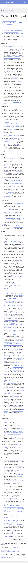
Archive (5, 496)
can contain (14, 83)
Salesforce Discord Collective (9, 21)
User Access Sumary (18, 203)
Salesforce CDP (13, 50)
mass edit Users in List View (15, 225)
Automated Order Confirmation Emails (12, 423)
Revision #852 (12, 10)
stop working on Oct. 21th (9, 314)
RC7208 (19, 476)
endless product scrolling (9, 426)
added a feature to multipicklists (16, 499)
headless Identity (15, 396)
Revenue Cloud (16, 438)
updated (14, 109)
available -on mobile (18, 112)
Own (12, 495)
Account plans (13, 129)
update (6, 288)
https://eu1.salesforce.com (17, 312)
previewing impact (7, 142)
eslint (14, 298)
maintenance (11, 184)
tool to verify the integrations (10, 393)
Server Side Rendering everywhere (11, 330)
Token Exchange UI (10, 387)
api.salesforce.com (8, 309)
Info (7, 6)
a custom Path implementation (14, 434)
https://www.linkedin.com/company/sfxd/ (10, 551)
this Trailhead (13, 90)
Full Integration (19, 180)
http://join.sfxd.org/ (5, 557)
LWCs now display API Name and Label (13, 275)
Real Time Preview (20, 295)
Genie (20, 53)
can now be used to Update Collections (12, 255)
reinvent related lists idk (18, 432)
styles (10, 298)
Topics (7, 83)
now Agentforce (14, 78)
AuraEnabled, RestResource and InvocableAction (14, 324)
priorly (8, 50)
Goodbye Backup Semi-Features (10, 498)
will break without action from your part (12, 135)
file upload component (17, 358)
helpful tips (19, 280)
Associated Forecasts (14, 125)
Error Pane (18, 272)
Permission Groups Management (17, 216)
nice (13, 411)
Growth (5, 447)
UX (12, 183)
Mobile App (13, 180)
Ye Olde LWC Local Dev (16, 293)
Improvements (16, 183)
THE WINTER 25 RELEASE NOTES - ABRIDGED (11, 22)
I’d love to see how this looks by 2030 (15, 505)
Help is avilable (12, 317)
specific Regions (7, 141)
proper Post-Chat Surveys (9, 186)
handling (8, 429)
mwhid (8, 523)
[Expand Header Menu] (24, 2)
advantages (16, 411)
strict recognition (14, 173)
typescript (17, 349)
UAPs (5, 224)
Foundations (20, 33)
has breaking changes (10, 301)
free (18, 141)
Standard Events (17, 181)
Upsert (19, 247)
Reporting (6, 122)
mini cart (19, 425)
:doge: (5, 460)
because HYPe (15, 77)
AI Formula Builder (9, 71)
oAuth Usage (19, 365)
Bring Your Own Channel (13, 187)
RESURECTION (7, 293)
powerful (17, 402)
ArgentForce (9, 24)
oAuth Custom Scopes (19, 370)
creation (22, 286)
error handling (20, 184)
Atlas (7, 99)
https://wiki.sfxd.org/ (14, 547)
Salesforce (15, 33)
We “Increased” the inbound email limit (15, 460)
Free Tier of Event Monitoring (11, 320)
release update (8, 245)
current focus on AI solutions (15, 56)
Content (21, 6)
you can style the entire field (15, 114)
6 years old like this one (14, 521)
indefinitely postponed (16, 334)
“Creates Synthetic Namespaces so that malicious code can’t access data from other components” (13, 345)
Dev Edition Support (8, 181)
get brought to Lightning (18, 227)
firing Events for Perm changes (10, 212)
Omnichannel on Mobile (8, 196)
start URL (15, 371)
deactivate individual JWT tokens (13, 406)
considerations (17, 350)
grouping (20, 81)
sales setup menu (7, 536)
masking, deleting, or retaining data (11, 144)
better (15, 184)
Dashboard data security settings (13, 126)
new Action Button (9, 233)
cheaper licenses (7, 428)
